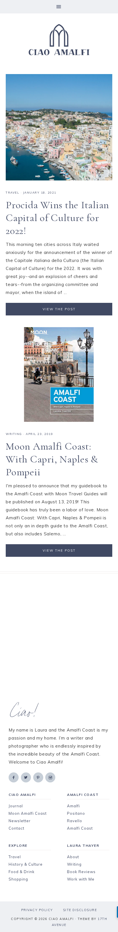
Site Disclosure (80, 910)
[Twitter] (26, 777)
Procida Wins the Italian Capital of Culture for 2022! (57, 218)
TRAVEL (12, 192)
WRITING (14, 434)
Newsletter (20, 820)
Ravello (74, 820)
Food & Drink (22, 871)
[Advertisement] (59, 638)
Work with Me (81, 879)
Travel (15, 857)
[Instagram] (50, 777)
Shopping (18, 879)
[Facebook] (14, 777)
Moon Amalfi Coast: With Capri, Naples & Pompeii (52, 459)
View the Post (59, 309)
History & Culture (26, 864)
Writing (74, 864)
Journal (16, 806)
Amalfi (73, 806)
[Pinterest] (38, 777)
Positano (76, 813)
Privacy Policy (37, 910)
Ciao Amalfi (59, 39)
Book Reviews (81, 871)
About (73, 857)
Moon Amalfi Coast (28, 813)
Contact (16, 828)
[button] (59, 6)
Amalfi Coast (80, 828)
